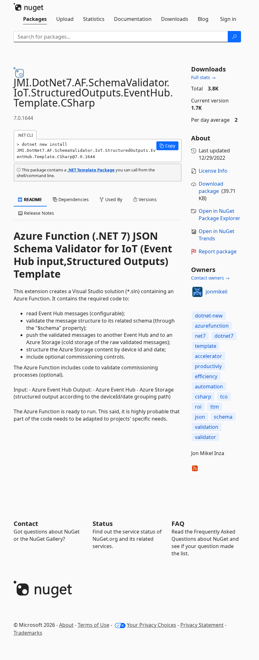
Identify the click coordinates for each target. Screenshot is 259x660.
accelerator (208, 356)
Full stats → (203, 77)
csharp (203, 396)
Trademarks (28, 632)
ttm (214, 406)
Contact (26, 523)
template (205, 345)
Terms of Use (93, 624)
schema (223, 416)
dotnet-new (209, 315)
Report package (218, 251)
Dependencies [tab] (73, 199)
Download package (211, 187)
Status (103, 523)
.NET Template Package (91, 170)
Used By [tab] (113, 199)
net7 (200, 335)
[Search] (234, 36)
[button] (167, 145)
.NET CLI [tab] (25, 135)
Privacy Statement (202, 624)
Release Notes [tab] (38, 213)
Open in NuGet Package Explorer (219, 214)
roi (198, 406)
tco (224, 396)
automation (209, 386)
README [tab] (32, 199)
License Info (213, 170)
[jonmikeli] (197, 292)
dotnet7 (223, 335)
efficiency (206, 376)
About (66, 624)
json (200, 416)
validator (205, 437)
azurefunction (212, 325)
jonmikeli (216, 291)
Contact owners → (210, 278)
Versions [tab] (147, 199)
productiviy (208, 366)
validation (206, 426)
